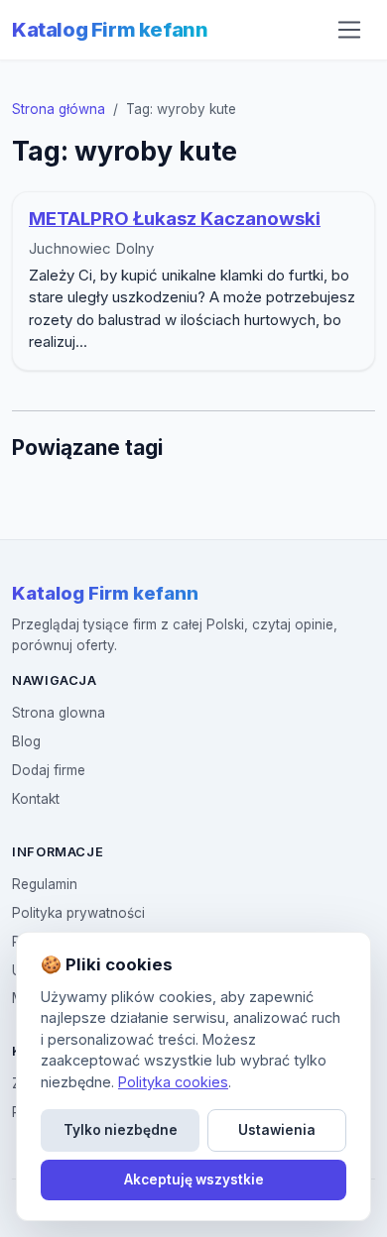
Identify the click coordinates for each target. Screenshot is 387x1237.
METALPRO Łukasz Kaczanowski (175, 218)
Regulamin (44, 884)
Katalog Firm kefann (109, 30)
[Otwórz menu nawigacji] (349, 30)
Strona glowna (58, 713)
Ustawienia (277, 1130)
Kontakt (36, 799)
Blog (26, 741)
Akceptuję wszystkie (194, 1179)
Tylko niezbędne (121, 1130)
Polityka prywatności (78, 913)
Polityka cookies (173, 1081)
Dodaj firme (48, 770)
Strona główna (58, 109)
